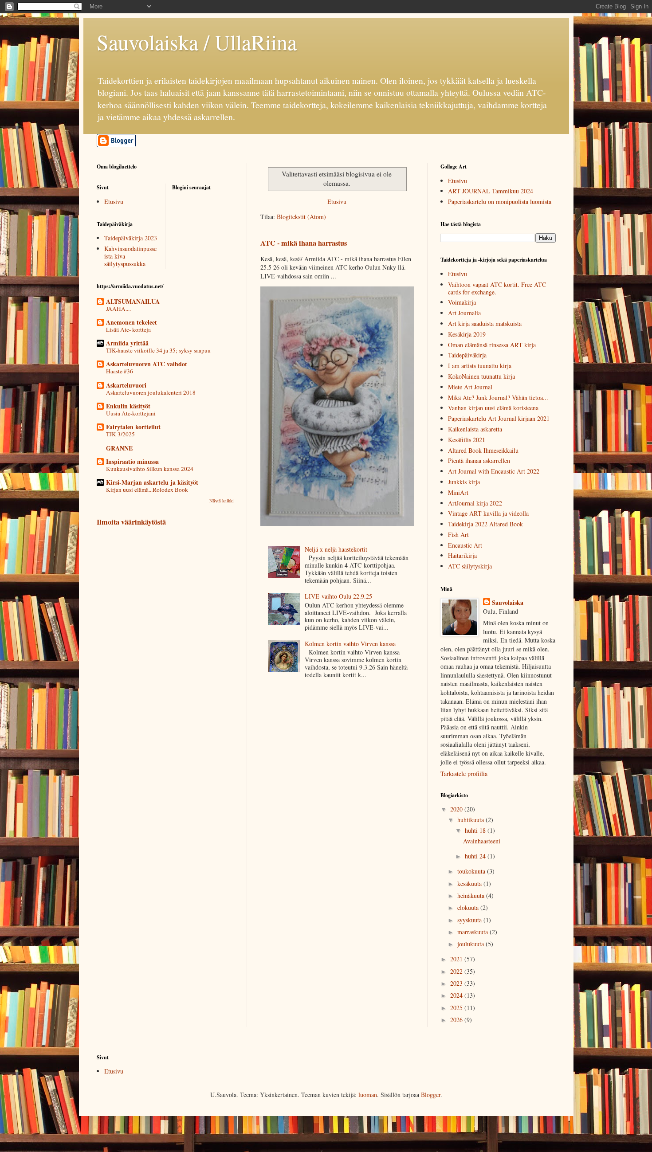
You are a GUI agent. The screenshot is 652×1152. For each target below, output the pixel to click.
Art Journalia (464, 313)
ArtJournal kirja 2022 (475, 503)
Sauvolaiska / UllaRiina (197, 41)
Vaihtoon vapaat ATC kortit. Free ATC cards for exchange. (497, 288)
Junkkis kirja (464, 482)
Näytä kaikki (221, 501)
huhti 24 (476, 856)
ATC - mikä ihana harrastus (303, 243)
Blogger (430, 1094)
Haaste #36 (119, 371)
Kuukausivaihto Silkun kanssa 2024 (149, 469)
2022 (457, 971)
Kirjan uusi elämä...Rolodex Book (147, 490)
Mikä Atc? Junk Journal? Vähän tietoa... (498, 397)
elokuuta (468, 907)
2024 (457, 995)
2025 (457, 1007)
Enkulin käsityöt (128, 406)
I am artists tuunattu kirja (479, 365)
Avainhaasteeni (481, 841)
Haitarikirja (462, 555)
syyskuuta (470, 920)
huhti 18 (476, 830)
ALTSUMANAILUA (133, 301)
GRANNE (119, 448)
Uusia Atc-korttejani (131, 413)
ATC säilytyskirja (470, 566)
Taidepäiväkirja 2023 (130, 238)
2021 (457, 959)
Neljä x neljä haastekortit (336, 549)
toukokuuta (472, 871)
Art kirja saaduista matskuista (485, 323)
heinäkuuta (471, 895)
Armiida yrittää (127, 343)
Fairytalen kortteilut (133, 426)
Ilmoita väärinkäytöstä (131, 522)
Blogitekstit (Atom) (301, 216)
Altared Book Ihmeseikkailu (483, 450)
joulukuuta (471, 944)
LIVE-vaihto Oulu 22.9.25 (338, 596)
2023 (457, 983)
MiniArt (458, 492)
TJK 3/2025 (120, 434)
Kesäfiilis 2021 (466, 439)
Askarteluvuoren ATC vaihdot (146, 363)
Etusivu (336, 201)
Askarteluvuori (126, 385)
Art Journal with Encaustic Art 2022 (493, 471)
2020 (457, 809)
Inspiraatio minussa (132, 461)
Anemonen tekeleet (131, 322)
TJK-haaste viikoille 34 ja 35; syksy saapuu (158, 350)
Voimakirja (462, 302)
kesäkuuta (470, 883)
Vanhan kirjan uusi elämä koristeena (493, 408)
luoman (367, 1094)
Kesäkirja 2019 (467, 334)
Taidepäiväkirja (467, 355)
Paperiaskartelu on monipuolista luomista (499, 201)
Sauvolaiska (507, 602)
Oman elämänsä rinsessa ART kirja (492, 345)
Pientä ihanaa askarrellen (479, 460)
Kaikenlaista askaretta (475, 429)
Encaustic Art (465, 545)
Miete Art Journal (470, 387)
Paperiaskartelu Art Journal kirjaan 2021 (499, 418)
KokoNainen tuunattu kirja (481, 376)
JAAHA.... (118, 309)
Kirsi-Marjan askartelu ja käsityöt (152, 482)
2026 (457, 1019)
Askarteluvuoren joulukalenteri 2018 (151, 392)
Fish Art (458, 534)
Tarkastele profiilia (463, 773)
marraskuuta (473, 932)
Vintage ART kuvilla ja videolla (488, 513)
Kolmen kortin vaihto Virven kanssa (350, 643)
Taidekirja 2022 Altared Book (485, 524)
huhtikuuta (471, 819)
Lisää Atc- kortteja (128, 329)
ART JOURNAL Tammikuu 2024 (490, 191)
